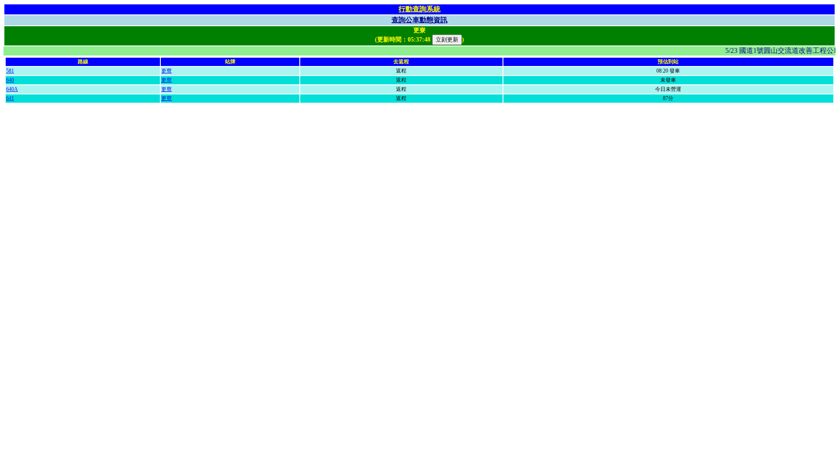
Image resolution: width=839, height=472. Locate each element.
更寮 (166, 71)
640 (10, 80)
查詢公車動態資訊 (419, 20)
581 (10, 71)
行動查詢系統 (419, 9)
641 (10, 98)
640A (12, 89)
